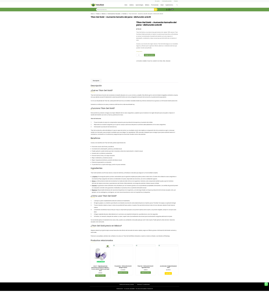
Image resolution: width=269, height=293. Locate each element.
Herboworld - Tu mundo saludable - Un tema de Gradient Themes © (134, 288)
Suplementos (169, 5)
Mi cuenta (157, 1)
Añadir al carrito (149, 55)
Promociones (154, 5)
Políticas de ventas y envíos (126, 284)
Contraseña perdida (166, 1)
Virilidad (168, 61)
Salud (161, 5)
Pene (164, 61)
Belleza (147, 5)
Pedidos (176, 1)
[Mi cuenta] (167, 9)
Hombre (144, 61)
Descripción (96, 80)
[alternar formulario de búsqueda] (177, 5)
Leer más (168, 273)
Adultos (131, 5)
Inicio (125, 5)
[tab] (96, 81)
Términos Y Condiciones (143, 284)
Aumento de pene (157, 61)
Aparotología (139, 5)
